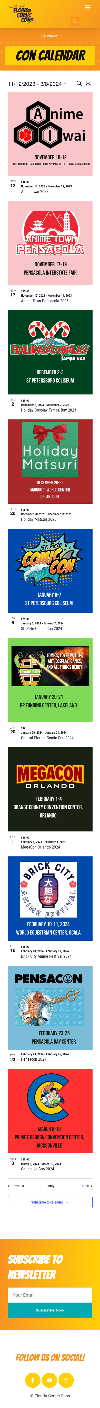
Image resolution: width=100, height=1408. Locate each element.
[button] (88, 7)
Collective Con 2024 (37, 1169)
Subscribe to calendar (47, 1202)
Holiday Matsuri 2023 (38, 519)
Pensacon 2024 (33, 1059)
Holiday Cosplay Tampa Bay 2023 (48, 410)
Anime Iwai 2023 (34, 191)
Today (50, 1186)
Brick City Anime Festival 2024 (46, 956)
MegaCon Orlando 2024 (40, 847)
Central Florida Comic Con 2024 (47, 737)
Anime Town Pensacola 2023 (44, 300)
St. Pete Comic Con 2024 (41, 628)
